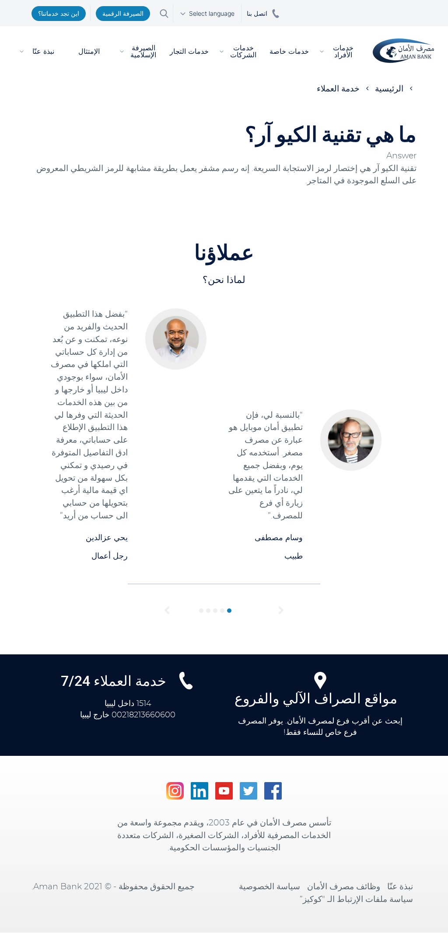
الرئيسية (389, 89)
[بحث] (164, 13)
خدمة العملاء (338, 89)
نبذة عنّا (400, 887)
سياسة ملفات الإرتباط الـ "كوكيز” (356, 899)
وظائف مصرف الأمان (343, 887)
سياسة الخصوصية (269, 887)
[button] (167, 610)
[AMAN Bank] (403, 50)
